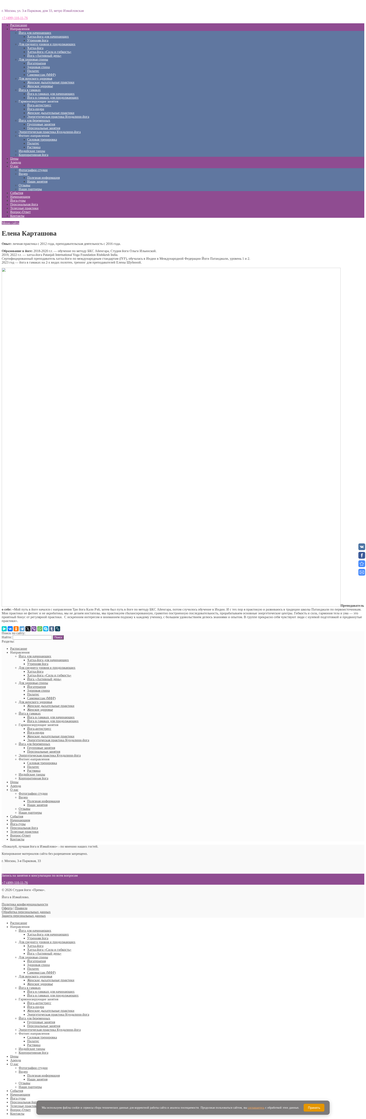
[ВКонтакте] (10, 628)
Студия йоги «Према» (17, 3)
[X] (27, 628)
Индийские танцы (32, 151)
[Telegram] (22, 628)
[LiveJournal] (57, 628)
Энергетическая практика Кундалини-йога (58, 116)
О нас (14, 166)
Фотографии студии (33, 170)
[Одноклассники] (16, 628)
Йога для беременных (34, 120)
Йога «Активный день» (44, 55)
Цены (14, 158)
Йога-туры (18, 200)
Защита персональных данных (24, 916)
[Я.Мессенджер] (4, 628)
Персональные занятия (43, 128)
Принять (314, 1107)
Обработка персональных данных (26, 912)
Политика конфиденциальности (25, 904)
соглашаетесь (256, 1107)
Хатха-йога (35, 48)
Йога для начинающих (35, 33)
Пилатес (33, 71)
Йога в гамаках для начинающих (51, 94)
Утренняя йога (37, 40)
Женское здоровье (40, 86)
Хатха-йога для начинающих (48, 36)
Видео (23, 174)
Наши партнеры (30, 189)
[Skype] (45, 628)
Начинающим (20, 197)
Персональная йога (24, 204)
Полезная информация (43, 177)
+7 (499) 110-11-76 (15, 18)
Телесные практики (24, 208)
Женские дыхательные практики (50, 82)
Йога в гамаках (30, 90)
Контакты (17, 216)
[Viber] (33, 628)
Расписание (18, 25)
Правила (21, 908)
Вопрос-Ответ (20, 212)
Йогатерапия (36, 63)
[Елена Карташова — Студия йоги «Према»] (361, 563)
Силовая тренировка (42, 139)
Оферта (7, 908)
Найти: (7, 637)
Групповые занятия (41, 124)
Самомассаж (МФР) (41, 74)
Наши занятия (37, 181)
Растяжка (33, 147)
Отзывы (24, 185)
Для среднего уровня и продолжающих (47, 44)
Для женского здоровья (35, 78)
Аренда (15, 162)
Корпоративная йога (33, 155)
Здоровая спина (38, 67)
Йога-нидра (35, 109)
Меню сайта (10, 223)
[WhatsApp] (39, 628)
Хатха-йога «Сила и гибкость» (49, 52)
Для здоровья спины (33, 59)
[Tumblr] (51, 628)
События (16, 193)
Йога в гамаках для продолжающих (53, 97)
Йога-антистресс (39, 105)
